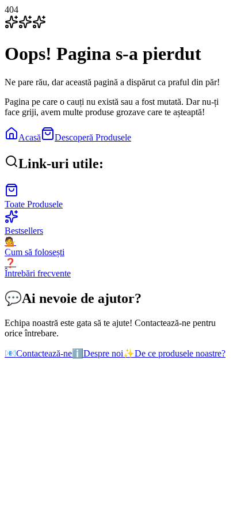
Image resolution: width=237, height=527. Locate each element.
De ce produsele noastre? (174, 353)
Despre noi (97, 353)
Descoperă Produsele (93, 137)
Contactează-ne (38, 353)
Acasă (29, 137)
